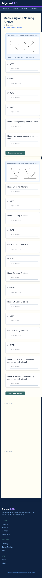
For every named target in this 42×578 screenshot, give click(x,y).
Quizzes (24, 8)
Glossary (5, 544)
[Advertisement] (21, 426)
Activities (33, 8)
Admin (4, 563)
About (4, 560)
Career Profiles (7, 547)
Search (4, 550)
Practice (15, 8)
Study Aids (6, 534)
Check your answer (15, 153)
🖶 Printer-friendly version (13, 28)
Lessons (6, 8)
